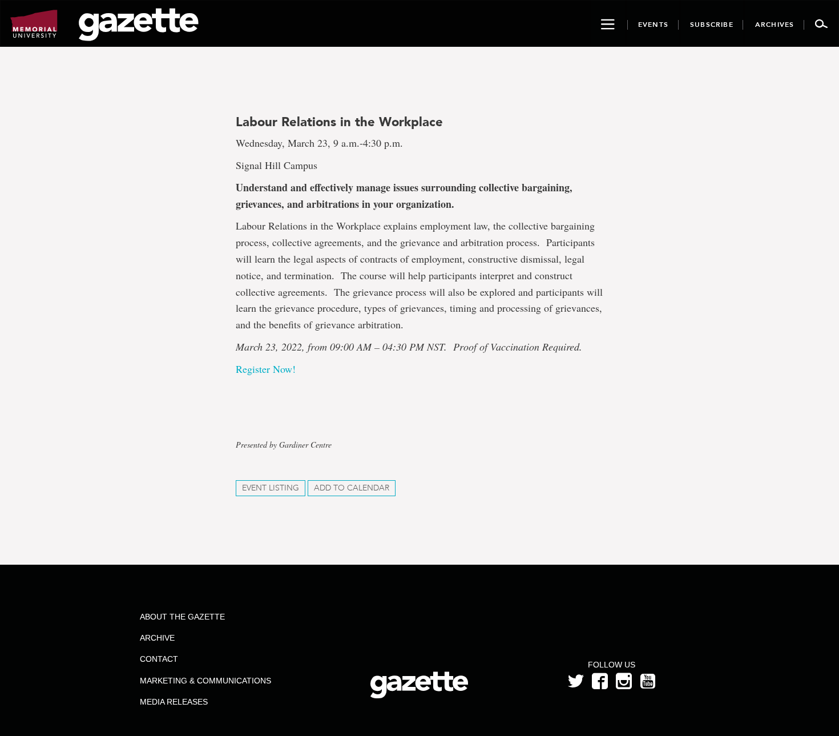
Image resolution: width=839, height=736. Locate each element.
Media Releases (174, 701)
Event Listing (270, 488)
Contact (159, 658)
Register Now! (266, 369)
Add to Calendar (351, 488)
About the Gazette (182, 616)
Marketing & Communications (205, 680)
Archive (157, 637)
